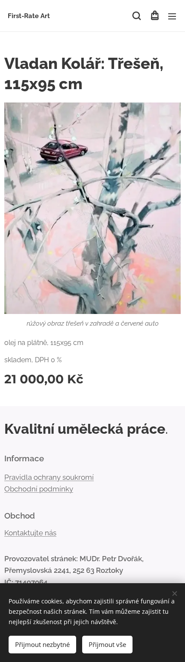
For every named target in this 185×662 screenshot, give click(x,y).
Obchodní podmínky (38, 489)
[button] (136, 16)
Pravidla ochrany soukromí (49, 477)
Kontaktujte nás (30, 532)
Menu (172, 16)
